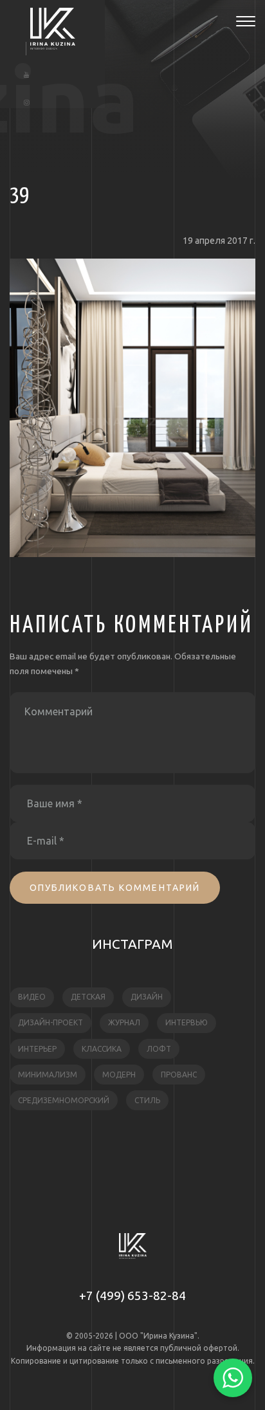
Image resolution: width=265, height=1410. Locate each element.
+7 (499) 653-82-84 (132, 1295)
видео (32, 997)
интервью (186, 1022)
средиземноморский (63, 1100)
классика (102, 1049)
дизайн (147, 997)
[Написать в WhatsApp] (233, 1378)
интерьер (37, 1049)
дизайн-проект (50, 1022)
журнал (124, 1022)
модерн (119, 1074)
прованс (179, 1074)
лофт (159, 1049)
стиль (147, 1100)
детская (88, 997)
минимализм (47, 1074)
